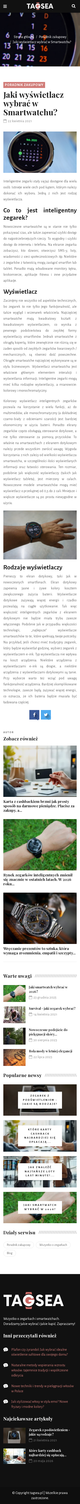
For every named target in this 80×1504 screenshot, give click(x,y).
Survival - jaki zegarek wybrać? (52, 1008)
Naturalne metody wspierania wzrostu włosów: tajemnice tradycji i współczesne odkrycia (39, 1370)
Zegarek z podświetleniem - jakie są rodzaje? (49, 1432)
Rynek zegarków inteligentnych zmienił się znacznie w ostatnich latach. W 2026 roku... (37, 879)
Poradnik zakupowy (52, 37)
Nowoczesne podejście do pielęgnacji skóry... (48, 1032)
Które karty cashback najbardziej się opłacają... (47, 1452)
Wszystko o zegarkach (53, 1245)
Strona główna (24, 37)
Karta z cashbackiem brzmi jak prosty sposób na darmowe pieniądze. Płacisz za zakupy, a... (38, 806)
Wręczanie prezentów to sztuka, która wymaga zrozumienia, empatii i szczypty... (39, 950)
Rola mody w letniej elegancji (50, 1051)
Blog (9, 1253)
